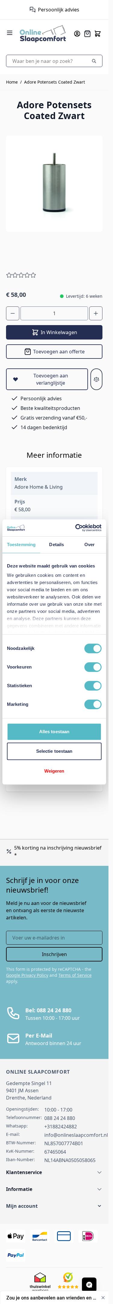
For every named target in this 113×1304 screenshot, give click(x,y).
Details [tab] (56, 544)
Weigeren (54, 770)
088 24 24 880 (59, 1118)
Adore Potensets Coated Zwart (54, 82)
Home (12, 82)
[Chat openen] (89, 1285)
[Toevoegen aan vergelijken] (96, 379)
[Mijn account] (77, 33)
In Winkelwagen (59, 332)
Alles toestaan (54, 731)
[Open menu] (9, 32)
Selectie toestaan (54, 751)
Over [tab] (89, 544)
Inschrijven (54, 954)
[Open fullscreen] (54, 184)
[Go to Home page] (42, 33)
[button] (54, 1206)
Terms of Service (75, 975)
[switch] (93, 667)
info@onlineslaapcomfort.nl (76, 1135)
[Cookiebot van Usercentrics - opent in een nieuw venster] (77, 528)
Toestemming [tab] (21, 544)
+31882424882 (60, 1126)
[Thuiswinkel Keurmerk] (30, 9)
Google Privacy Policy (27, 975)
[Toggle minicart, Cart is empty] (97, 33)
